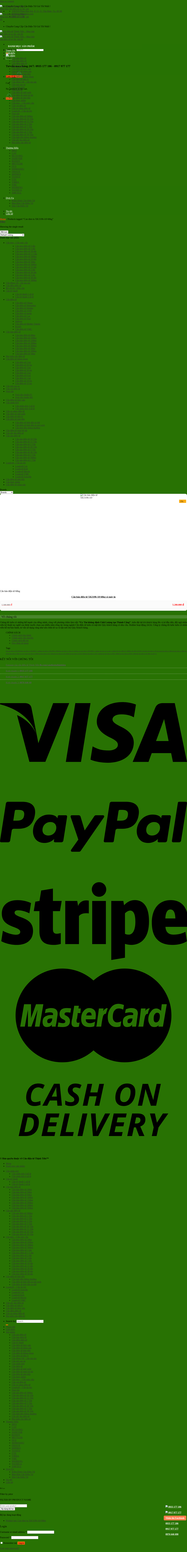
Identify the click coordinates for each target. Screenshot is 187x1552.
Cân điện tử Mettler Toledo (27, 324)
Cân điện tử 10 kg (23, 381)
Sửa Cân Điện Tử (20, 206)
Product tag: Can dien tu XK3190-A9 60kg (26, 1520)
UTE (14, 179)
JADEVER (17, 158)
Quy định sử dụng (20, 643)
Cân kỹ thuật (18, 66)
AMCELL (16, 192)
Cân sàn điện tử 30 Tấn (22, 134)
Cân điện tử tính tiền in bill (27, 422)
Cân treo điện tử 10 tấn (25, 259)
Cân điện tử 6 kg (23, 375)
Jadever (18, 321)
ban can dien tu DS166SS (13, 651)
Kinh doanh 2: (19, 676)
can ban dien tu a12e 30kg (61, 653)
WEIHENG (17, 187)
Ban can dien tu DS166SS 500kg (49, 651)
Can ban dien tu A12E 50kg (77, 653)
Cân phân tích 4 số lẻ (25, 408)
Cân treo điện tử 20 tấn (25, 272)
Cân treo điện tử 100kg (26, 264)
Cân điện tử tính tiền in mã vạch (30, 425)
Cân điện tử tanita (23, 313)
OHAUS (16, 171)
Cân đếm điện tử (19, 63)
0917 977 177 (174, 1512)
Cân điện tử (17, 90)
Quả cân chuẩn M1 (24, 397)
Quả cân (15, 113)
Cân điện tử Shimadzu (25, 305)
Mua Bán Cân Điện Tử (22, 203)
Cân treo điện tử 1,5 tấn (26, 254)
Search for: (11, 1321)
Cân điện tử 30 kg (23, 370)
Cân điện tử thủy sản (21, 69)
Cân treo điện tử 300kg (26, 280)
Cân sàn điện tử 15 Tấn (22, 121)
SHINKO (16, 174)
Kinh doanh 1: (19, 671)
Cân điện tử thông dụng (23, 76)
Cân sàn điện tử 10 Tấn (22, 119)
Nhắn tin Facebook (175, 1518)
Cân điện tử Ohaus (24, 303)
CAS (14, 153)
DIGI (14, 150)
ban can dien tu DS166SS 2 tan (30, 651)
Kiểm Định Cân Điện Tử (23, 200)
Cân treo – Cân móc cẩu (23, 103)
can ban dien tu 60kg (32, 653)
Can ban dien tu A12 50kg (46, 653)
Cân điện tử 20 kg (23, 365)
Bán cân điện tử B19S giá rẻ (137, 651)
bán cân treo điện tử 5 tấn (121, 651)
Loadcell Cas (21, 466)
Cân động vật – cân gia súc (24, 82)
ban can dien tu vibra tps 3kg (67, 651)
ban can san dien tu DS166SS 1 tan (86, 651)
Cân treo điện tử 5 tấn (25, 246)
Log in (21, 1543)
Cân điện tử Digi (23, 318)
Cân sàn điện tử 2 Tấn (22, 124)
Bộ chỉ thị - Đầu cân (15, 288)
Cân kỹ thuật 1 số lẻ (24, 294)
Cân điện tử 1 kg (23, 378)
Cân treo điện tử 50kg (25, 262)
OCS (14, 166)
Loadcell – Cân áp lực (22, 111)
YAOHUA (17, 190)
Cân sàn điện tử (19, 58)
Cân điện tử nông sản (21, 71)
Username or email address (13, 1532)
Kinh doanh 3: (18, 682)
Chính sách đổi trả (20, 640)
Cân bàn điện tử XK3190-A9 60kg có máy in (93, 597)
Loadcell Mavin (22, 471)
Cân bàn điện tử (19, 61)
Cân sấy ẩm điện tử (21, 140)
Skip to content (7, 1)
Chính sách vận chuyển (22, 638)
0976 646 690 (172, 1534)
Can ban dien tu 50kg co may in (16, 653)
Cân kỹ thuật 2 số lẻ (24, 297)
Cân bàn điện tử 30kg (25, 348)
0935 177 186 (174, 1507)
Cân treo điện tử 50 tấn (25, 251)
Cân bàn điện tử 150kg (25, 340)
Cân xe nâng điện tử (21, 108)
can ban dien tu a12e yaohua (93, 653)
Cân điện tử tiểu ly (20, 79)
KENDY (16, 161)
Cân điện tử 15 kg (23, 383)
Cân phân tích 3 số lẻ (25, 406)
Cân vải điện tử (19, 105)
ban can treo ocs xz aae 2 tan (105, 651)
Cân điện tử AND (23, 311)
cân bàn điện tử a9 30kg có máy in (146, 653)
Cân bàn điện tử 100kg (25, 338)
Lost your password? (9, 1548)
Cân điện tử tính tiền (21, 74)
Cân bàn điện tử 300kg (25, 346)
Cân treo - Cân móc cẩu (17, 242)
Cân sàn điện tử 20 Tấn (22, 129)
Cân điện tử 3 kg (23, 367)
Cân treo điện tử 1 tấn (25, 248)
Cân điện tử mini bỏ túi (22, 95)
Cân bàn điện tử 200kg (25, 343)
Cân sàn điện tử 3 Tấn (22, 132)
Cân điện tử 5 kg (23, 373)
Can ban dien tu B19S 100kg (110, 653)
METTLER (17, 163)
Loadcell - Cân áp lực (16, 463)
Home (3, 219)
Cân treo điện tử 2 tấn (25, 270)
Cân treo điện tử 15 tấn (25, 267)
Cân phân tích (18, 87)
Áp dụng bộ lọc (7, 1509)
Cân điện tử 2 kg (23, 362)
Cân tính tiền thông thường (24, 137)
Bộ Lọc (4, 232)
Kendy (18, 326)
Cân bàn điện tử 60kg (25, 335)
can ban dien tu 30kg (166, 651)
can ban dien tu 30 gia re (152, 651)
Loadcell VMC (22, 474)
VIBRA (15, 182)
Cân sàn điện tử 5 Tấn (22, 127)
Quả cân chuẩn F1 (23, 394)
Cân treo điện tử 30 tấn (25, 277)
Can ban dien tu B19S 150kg (127, 653)
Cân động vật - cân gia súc (18, 283)
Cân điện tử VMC (23, 329)
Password (5, 1537)
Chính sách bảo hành (21, 635)
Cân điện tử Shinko (24, 308)
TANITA (16, 177)
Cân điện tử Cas (22, 316)
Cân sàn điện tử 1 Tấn (25, 460)
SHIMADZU (18, 169)
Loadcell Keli (21, 469)
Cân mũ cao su (18, 84)
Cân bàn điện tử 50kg (25, 353)
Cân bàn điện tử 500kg (25, 351)
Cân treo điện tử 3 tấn (25, 275)
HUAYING (17, 156)
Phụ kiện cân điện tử (21, 142)
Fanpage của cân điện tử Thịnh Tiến (36, 665)
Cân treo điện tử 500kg (26, 256)
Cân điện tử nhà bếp (21, 98)
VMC (14, 185)
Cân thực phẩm (19, 100)
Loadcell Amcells (23, 476)
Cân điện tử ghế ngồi (21, 92)
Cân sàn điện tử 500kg (22, 116)
